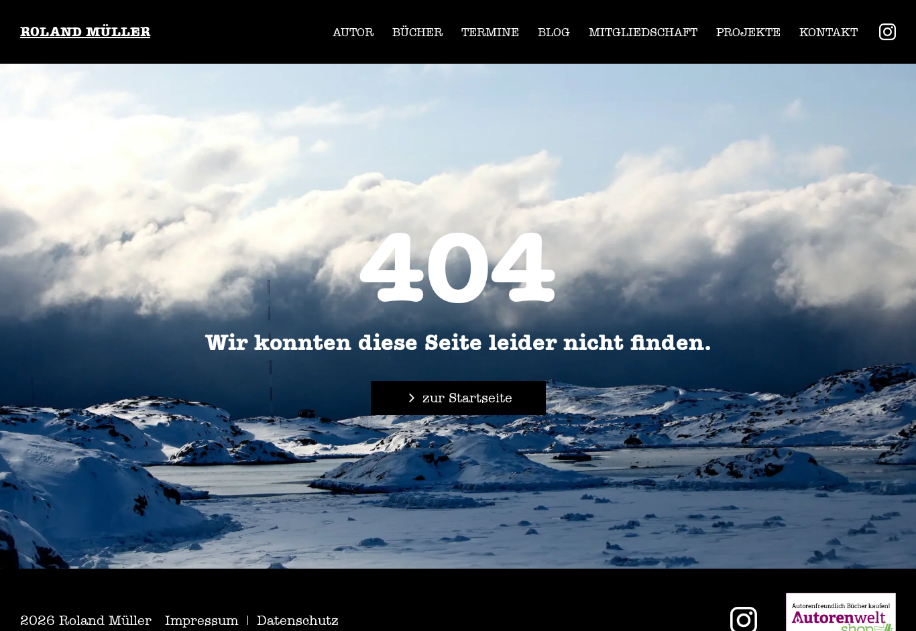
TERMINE (490, 32)
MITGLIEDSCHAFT (643, 32)
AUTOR (353, 32)
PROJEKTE (748, 32)
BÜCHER (417, 32)
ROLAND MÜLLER (85, 31)
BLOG (554, 32)
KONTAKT (828, 32)
